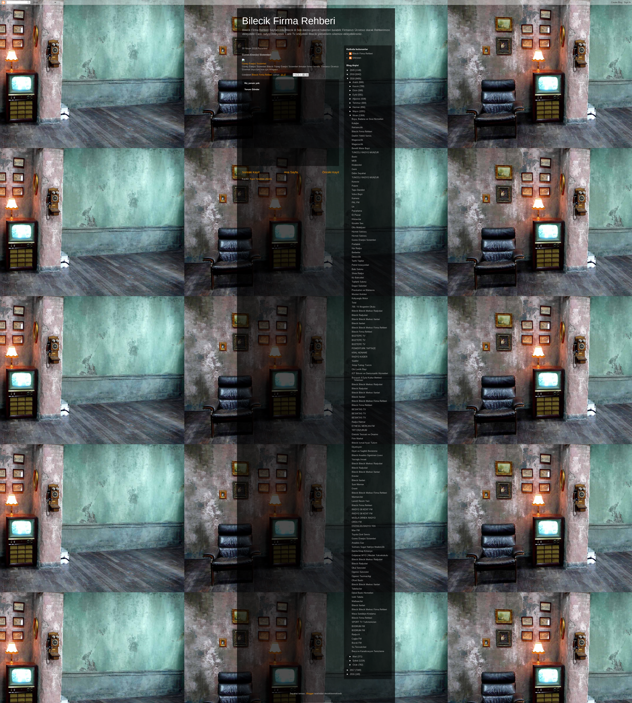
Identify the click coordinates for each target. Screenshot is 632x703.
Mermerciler (357, 497)
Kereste (355, 181)
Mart (355, 656)
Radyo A (356, 634)
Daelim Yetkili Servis (361, 136)
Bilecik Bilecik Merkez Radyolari (367, 311)
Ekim (355, 90)
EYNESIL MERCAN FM (363, 426)
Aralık (356, 82)
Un (353, 206)
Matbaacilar (357, 601)
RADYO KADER (359, 357)
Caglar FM (357, 639)
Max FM (356, 530)
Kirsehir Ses (357, 223)
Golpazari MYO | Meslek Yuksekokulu (370, 555)
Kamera (355, 198)
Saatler (355, 361)
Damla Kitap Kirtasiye (362, 551)
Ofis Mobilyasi (358, 227)
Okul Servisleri (359, 568)
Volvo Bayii (357, 194)
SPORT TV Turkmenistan (364, 622)
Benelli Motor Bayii (361, 148)
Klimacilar (356, 219)
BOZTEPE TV (358, 336)
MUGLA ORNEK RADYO (364, 518)
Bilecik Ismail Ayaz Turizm (364, 443)
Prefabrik (356, 244)
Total (354, 302)
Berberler (356, 252)
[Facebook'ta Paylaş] (303, 75)
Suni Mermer (358, 484)
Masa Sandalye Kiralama (364, 614)
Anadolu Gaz (358, 543)
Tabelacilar (357, 589)
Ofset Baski (357, 580)
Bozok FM (357, 643)
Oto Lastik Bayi (359, 369)
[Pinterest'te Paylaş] (307, 75)
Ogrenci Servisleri (360, 572)
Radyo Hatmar (358, 422)
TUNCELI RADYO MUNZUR (365, 152)
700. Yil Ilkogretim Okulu (363, 307)
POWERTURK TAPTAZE (364, 348)
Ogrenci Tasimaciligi (361, 576)
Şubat (356, 660)
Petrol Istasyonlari (360, 265)
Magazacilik (357, 140)
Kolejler (355, 123)
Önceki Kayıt (330, 172)
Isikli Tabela (357, 597)
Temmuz (357, 103)
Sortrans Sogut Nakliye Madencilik (368, 547)
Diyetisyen (357, 447)
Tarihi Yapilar (358, 261)
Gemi (354, 169)
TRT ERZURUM (359, 430)
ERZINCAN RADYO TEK (364, 526)
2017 (352, 670)
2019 (352, 74)
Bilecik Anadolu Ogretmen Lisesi (367, 455)
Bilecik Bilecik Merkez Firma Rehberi (369, 327)
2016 (352, 674)
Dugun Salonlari (359, 286)
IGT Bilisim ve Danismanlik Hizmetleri (370, 373)
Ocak (355, 665)
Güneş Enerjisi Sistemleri (254, 63)
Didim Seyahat (359, 173)
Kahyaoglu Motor (360, 298)
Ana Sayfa (291, 172)
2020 (352, 70)
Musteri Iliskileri (359, 294)
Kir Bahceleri (358, 277)
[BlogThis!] (297, 75)
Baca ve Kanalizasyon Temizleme (368, 651)
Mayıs (356, 111)
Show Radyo (358, 273)
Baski (354, 156)
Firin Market (357, 438)
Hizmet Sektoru (359, 231)
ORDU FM (357, 522)
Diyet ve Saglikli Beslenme (364, 451)
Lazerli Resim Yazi (360, 501)
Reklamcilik (357, 127)
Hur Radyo (357, 248)
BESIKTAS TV (359, 409)
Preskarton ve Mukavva (363, 290)
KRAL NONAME (359, 352)
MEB (354, 161)
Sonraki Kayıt (251, 172)
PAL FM (355, 202)
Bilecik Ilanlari (358, 323)
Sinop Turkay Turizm (362, 365)
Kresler (355, 476)
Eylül (355, 94)
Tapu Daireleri (358, 190)
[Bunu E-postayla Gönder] (294, 75)
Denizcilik (356, 257)
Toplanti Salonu (359, 282)
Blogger (310, 693)
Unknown (356, 58)
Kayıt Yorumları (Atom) (261, 179)
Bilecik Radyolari (360, 315)
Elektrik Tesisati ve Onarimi (365, 434)
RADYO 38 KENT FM (362, 509)
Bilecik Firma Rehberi (288, 20)
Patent (355, 186)
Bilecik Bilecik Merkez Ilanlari (366, 319)
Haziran (356, 107)
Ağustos (357, 99)
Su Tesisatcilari (359, 647)
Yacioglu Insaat (359, 459)
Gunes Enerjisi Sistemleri (364, 240)
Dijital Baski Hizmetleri (362, 593)
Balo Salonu (357, 269)
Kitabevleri (357, 165)
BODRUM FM (358, 626)
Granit (354, 488)
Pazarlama (357, 211)
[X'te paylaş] (300, 75)
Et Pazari (356, 215)
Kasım (356, 86)
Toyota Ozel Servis (361, 534)
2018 (352, 78)
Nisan (356, 115)
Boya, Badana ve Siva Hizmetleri (367, 119)
